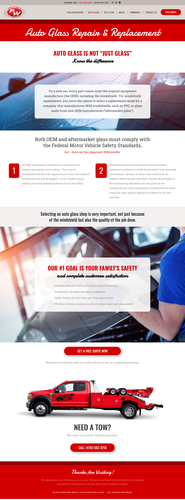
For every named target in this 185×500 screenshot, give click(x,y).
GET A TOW (109, 12)
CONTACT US (151, 12)
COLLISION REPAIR (75, 12)
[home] (15, 12)
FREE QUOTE (170, 12)
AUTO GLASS (93, 12)
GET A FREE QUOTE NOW (92, 351)
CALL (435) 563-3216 (92, 447)
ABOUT (122, 12)
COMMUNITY (135, 12)
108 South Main (85, 2)
